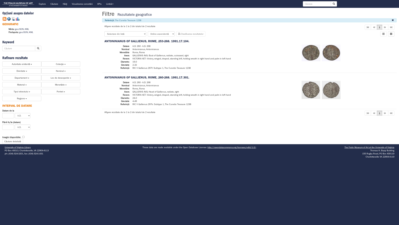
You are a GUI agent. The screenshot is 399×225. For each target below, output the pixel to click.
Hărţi (65, 3)
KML (27, 29)
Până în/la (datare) (11, 122)
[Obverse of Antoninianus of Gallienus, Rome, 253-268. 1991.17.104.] (311, 52)
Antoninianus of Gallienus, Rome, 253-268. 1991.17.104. (146, 41)
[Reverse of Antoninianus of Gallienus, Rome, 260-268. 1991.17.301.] (331, 89)
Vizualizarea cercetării (82, 3)
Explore (42, 3)
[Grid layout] (391, 34)
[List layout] (383, 34)
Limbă (109, 3)
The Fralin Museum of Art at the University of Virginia (369, 147)
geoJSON (19, 29)
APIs (99, 3)
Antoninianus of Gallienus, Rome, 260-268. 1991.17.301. (146, 77)
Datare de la (8, 110)
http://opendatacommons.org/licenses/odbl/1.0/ (231, 147)
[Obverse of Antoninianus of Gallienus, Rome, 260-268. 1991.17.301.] (311, 89)
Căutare (54, 3)
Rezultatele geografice (135, 14)
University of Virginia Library (18, 147)
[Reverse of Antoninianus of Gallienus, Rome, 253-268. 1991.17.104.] (331, 52)
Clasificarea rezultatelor (191, 33)
